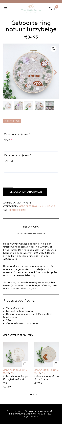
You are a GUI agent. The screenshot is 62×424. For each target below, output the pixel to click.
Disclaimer (31, 414)
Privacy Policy (16, 414)
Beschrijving (31, 227)
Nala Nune (44, 206)
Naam (8, 140)
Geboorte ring (28, 206)
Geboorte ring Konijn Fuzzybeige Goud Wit (15, 379)
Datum (8, 161)
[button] (6, 8)
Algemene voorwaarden (41, 411)
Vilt (53, 206)
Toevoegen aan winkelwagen (25, 192)
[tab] (31, 227)
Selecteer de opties (25, 364)
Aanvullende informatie (31, 234)
